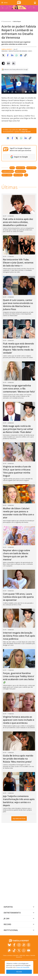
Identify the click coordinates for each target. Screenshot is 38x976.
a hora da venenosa (7, 171)
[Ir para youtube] (29, 950)
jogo (26, 175)
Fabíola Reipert (17, 21)
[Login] (35, 2)
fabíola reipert (18, 175)
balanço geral (20, 167)
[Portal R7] (19, 2)
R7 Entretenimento (6, 21)
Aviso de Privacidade (23, 967)
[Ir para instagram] (19, 945)
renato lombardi (7, 175)
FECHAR (19, 972)
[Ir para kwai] (24, 945)
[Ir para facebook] (14, 945)
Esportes (8, 907)
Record (7, 924)
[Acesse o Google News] (21, 55)
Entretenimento (14, 78)
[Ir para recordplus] (9, 950)
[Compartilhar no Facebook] (8, 55)
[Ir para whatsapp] (24, 950)
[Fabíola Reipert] (19, 8)
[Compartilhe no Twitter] (3, 55)
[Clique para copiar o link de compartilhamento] (25, 55)
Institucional (11, 930)
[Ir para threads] (29, 945)
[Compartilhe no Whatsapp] (16, 55)
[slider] (19, 89)
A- (14, 63)
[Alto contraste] (3, 63)
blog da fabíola (31, 167)
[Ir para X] (19, 950)
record (12, 167)
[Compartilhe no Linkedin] (12, 55)
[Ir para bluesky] (9, 945)
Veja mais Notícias (19, 818)
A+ (8, 63)
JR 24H (6, 918)
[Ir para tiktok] (14, 950)
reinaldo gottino (20, 171)
